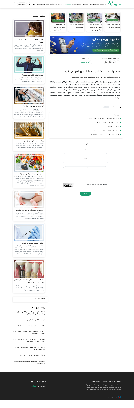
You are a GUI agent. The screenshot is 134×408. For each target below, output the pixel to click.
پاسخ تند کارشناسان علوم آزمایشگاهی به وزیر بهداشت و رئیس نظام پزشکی (31, 313)
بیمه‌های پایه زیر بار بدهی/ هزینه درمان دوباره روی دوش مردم (95, 27)
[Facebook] (118, 62)
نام (85, 149)
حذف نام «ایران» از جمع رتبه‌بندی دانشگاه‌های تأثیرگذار (104, 119)
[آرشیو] (32, 382)
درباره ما (119, 381)
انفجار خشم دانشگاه (113, 127)
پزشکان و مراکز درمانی (43, 4)
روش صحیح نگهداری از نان (33, 141)
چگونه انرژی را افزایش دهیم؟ (32, 75)
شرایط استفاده (96, 381)
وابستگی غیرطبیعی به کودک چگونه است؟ (30, 40)
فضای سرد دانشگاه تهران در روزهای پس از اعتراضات (105, 135)
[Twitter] (114, 62)
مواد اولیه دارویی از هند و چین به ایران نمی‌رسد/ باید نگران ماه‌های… (59, 29)
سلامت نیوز (112, 4)
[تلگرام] (43, 382)
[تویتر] (37, 382)
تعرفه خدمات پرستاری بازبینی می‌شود (33, 320)
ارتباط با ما (112, 381)
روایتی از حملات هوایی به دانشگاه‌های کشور (107, 123)
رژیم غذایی (53, 4)
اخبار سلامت (103, 4)
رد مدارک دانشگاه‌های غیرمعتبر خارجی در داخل (106, 131)
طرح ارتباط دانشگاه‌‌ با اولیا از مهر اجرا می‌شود (92, 71)
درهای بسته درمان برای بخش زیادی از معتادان (31, 326)
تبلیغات (105, 381)
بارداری (60, 4)
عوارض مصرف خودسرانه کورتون (32, 243)
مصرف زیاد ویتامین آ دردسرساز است (30, 174)
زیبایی (34, 4)
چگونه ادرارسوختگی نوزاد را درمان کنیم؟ (29, 210)
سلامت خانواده (67, 4)
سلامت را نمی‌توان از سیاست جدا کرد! (113, 26)
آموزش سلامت (85, 62)
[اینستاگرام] (40, 382)
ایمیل (85, 159)
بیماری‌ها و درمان (94, 4)
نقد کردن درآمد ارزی (40, 298)
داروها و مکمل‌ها (76, 4)
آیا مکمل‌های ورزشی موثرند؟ (33, 106)
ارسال (85, 193)
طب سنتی (85, 4)
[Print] (105, 62)
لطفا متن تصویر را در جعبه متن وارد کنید (97, 184)
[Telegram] (109, 62)
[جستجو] (14, 4)
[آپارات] (45, 382)
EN (29, 4)
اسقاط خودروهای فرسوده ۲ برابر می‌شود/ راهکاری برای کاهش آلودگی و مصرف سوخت (29, 341)
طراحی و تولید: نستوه (112, 397)
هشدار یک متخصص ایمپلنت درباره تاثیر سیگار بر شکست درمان (28, 281)
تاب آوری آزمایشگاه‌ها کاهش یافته (76, 26)
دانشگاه (106, 107)
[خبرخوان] (35, 382)
